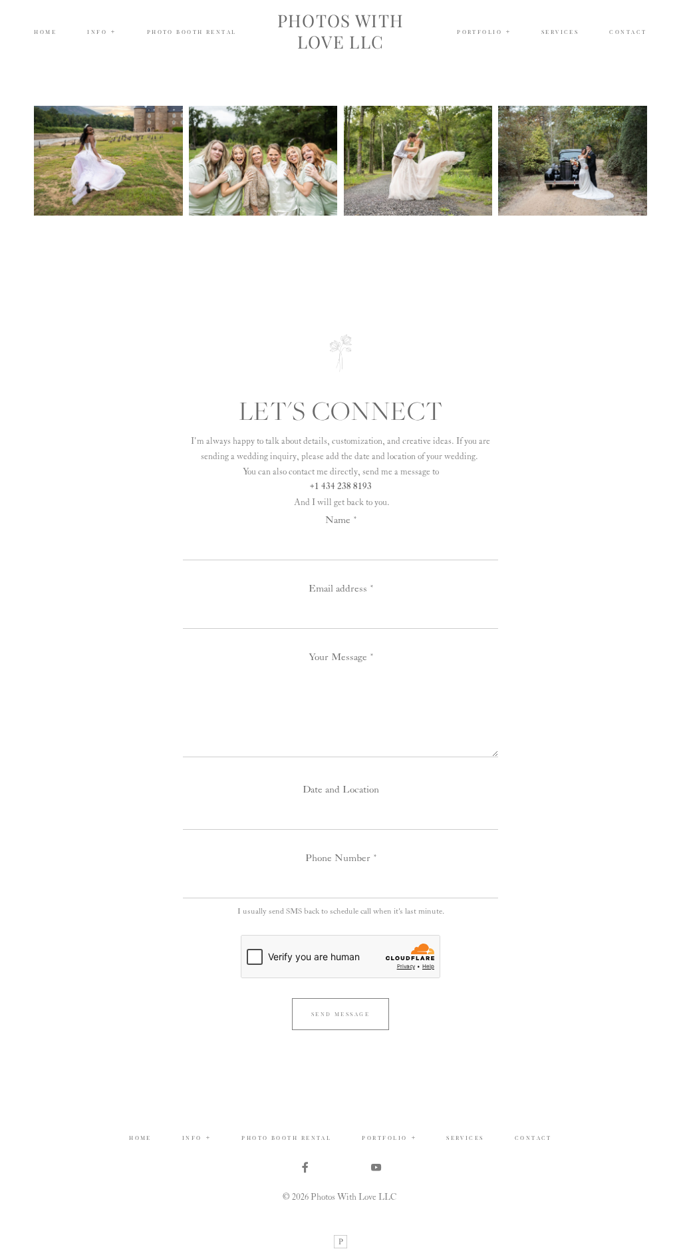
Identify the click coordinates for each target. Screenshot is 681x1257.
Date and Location (341, 789)
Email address (338, 588)
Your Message (338, 657)
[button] (101, 32)
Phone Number (337, 858)
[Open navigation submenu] (508, 32)
